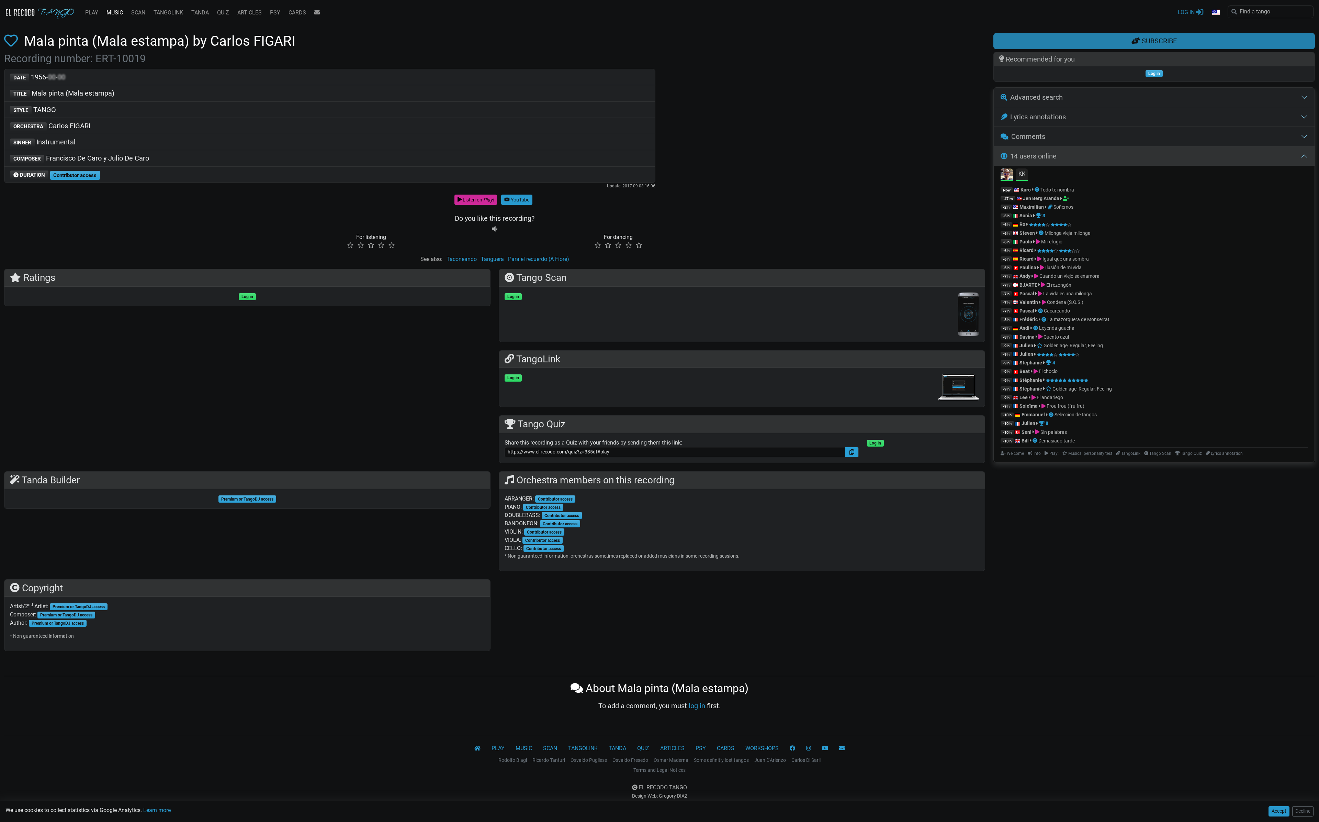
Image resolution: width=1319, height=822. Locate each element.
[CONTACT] (317, 13)
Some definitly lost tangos (721, 760)
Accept (1279, 811)
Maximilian (1031, 207)
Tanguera (492, 259)
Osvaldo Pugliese (589, 760)
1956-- (39, 77)
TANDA (200, 12)
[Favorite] (12, 41)
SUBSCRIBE (1158, 41)
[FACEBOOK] (792, 748)
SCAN (138, 12)
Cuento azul (1055, 337)
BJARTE (1028, 285)
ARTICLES (249, 12)
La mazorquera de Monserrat (1078, 319)
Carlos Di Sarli (806, 760)
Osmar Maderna (671, 760)
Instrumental (44, 142)
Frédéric (1028, 319)
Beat (1024, 371)
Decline (1302, 811)
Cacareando (1057, 311)
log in (697, 706)
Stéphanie (1031, 362)
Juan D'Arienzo (770, 760)
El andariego (1049, 397)
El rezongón (1058, 285)
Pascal (1026, 293)
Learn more (157, 810)
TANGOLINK (168, 12)
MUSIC (114, 12)
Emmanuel (1033, 414)
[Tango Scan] (1037, 190)
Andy (1024, 276)
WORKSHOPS (762, 748)
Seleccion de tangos (1076, 414)
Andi (1024, 328)
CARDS (297, 12)
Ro (1022, 224)
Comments (1028, 136)
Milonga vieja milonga (1068, 233)
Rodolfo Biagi (512, 760)
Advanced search (1036, 97)
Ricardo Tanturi (548, 760)
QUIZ (223, 12)
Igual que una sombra (1065, 259)
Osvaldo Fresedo (630, 760)
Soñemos (1063, 207)
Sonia (1025, 215)
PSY (275, 12)
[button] (1215, 13)
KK (1021, 174)
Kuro (1026, 190)
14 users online (1033, 156)
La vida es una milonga (1067, 293)
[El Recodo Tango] (477, 748)
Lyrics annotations (1038, 117)
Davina (1027, 337)
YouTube (519, 199)
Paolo (1025, 241)
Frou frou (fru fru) (1065, 406)
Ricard (1026, 250)
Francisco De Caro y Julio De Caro (81, 158)
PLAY (91, 12)
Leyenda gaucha (1056, 328)
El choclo (1048, 371)
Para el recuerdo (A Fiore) (538, 259)
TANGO (34, 110)
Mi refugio (1051, 241)
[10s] (494, 229)
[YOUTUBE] (825, 748)
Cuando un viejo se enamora (1069, 276)
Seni (1026, 432)
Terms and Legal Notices (659, 770)
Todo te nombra (1057, 190)
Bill (1025, 440)
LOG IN (1187, 12)
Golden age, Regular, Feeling (1072, 345)
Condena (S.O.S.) (1064, 302)
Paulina (1027, 267)
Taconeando (462, 259)
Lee (1023, 397)
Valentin (1028, 302)
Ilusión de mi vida (1063, 267)
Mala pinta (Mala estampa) (63, 93)
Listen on (478, 199)
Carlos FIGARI (51, 126)
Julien (1026, 345)
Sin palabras (1053, 432)
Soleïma (1028, 406)
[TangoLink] (1050, 207)
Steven (1027, 233)
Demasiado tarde (1056, 440)
